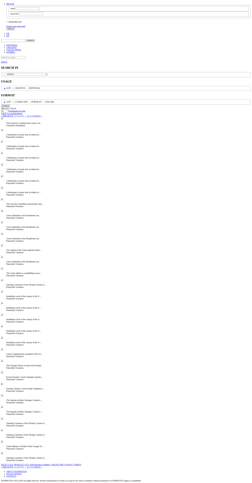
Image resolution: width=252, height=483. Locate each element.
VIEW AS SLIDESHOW (12, 114)
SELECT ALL (7, 465)
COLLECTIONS (13, 50)
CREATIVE (11, 47)
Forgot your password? (15, 26)
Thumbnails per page (16, 111)
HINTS (4, 62)
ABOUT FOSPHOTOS (16, 471)
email (12, 8)
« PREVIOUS (7, 116)
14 (33, 116)
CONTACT (11, 476)
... (25, 116)
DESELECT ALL (21, 465)
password (14, 14)
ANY (8, 88)
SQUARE (49, 102)
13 (30, 116)
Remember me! (15, 22)
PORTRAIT (36, 102)
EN (7, 36)
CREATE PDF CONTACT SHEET (66, 465)
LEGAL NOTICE (14, 474)
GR (7, 33)
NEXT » (38, 116)
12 (28, 116)
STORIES (10, 52)
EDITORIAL (12, 45)
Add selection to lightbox (40, 465)
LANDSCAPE (21, 102)
